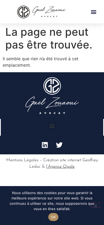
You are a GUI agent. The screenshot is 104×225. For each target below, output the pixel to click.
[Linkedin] (44, 145)
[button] (93, 11)
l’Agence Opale (60, 166)
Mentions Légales (22, 160)
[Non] (95, 205)
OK (53, 217)
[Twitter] (59, 145)
